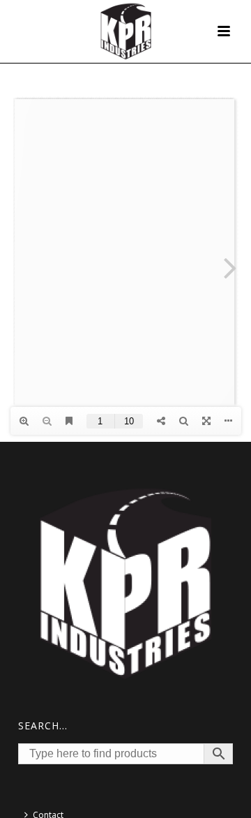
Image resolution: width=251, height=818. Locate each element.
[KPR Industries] (126, 31)
